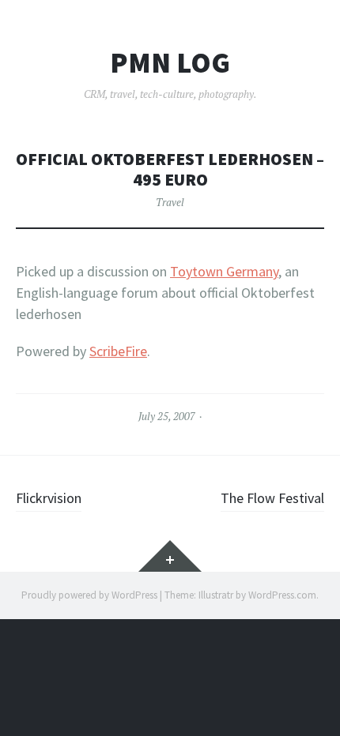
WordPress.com (282, 595)
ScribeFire (118, 351)
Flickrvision (48, 498)
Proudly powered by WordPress (89, 595)
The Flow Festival (272, 498)
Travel (170, 202)
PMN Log (170, 63)
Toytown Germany (224, 271)
